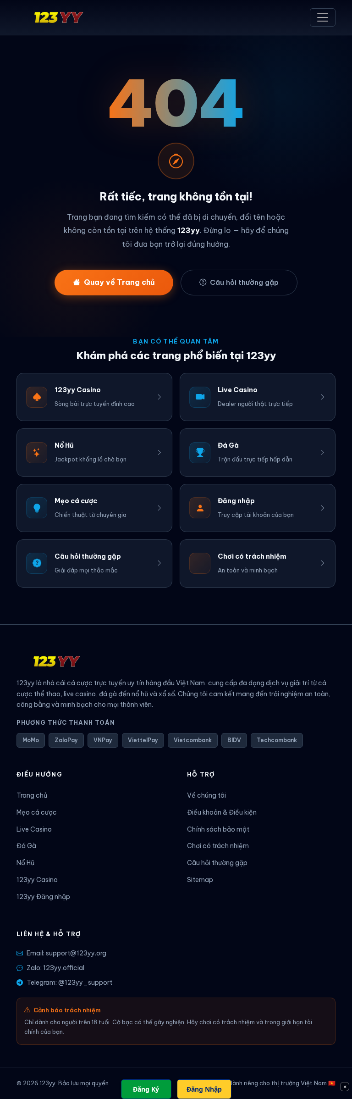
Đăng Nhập (204, 1089)
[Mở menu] (323, 17)
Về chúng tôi (206, 795)
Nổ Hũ (25, 863)
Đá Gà (26, 846)
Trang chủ (31, 795)
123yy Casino (37, 880)
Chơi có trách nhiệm (218, 846)
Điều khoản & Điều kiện (222, 812)
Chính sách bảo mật (218, 829)
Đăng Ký (146, 1089)
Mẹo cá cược (36, 812)
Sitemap (200, 880)
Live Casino (34, 829)
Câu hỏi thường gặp (244, 282)
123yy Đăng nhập (43, 897)
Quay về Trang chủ (119, 282)
